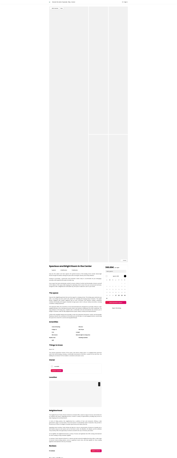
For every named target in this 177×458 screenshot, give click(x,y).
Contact (73, 2)
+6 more (124, 260)
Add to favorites (55, 8)
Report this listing (116, 308)
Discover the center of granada (59, 2)
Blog (69, 2)
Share (61, 8)
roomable (56, 366)
